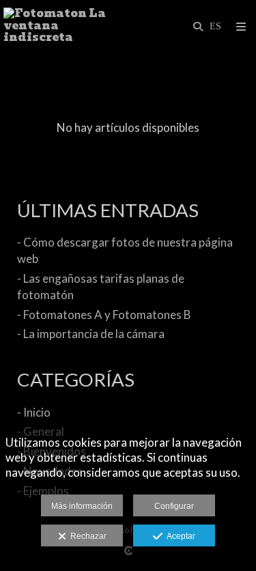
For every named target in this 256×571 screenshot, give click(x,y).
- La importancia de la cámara (91, 333)
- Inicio (34, 412)
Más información (82, 506)
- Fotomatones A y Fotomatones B (104, 314)
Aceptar (178, 536)
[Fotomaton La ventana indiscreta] (65, 25)
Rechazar (86, 536)
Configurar (174, 506)
